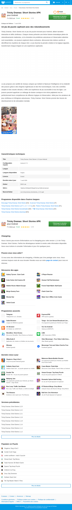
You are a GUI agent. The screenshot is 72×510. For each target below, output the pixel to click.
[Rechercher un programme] (47, 2)
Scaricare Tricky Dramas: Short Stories (42, 203)
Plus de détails (36, 436)
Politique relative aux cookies (26, 499)
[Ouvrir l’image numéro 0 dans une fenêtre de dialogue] (9, 120)
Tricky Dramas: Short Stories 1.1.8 (12, 421)
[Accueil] (2, 8)
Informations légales (7, 501)
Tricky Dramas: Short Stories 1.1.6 (12, 424)
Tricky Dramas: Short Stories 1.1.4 (12, 428)
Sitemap (28, 496)
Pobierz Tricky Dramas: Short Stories (47, 206)
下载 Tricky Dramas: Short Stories (42, 209)
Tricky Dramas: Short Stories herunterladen (14, 209)
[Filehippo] (6, 2)
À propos (4, 496)
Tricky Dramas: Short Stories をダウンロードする (16, 206)
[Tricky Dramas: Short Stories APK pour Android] (3, 15)
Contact (11, 496)
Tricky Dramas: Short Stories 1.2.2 (12, 410)
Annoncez (20, 496)
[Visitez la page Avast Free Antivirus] (60, 12)
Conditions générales (8, 499)
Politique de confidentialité (46, 499)
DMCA (18, 501)
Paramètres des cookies (30, 501)
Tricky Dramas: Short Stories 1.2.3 (12, 406)
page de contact (52, 260)
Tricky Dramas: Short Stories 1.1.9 (12, 417)
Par (11, 18)
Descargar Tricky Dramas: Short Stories (13, 203)
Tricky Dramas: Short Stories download (13, 212)
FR (66, 2)
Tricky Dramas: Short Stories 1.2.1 (12, 413)
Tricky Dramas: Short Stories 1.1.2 (12, 431)
